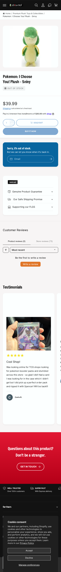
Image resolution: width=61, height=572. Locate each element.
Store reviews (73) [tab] (44, 241)
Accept (29, 550)
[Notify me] (51, 158)
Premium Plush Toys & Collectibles (28, 13)
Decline (29, 557)
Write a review (30, 264)
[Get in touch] (50, 5)
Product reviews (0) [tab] (16, 241)
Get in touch (28, 466)
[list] (30, 359)
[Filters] (6, 250)
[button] (4, 5)
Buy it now (30, 131)
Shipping (7, 108)
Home (8, 13)
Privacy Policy (27, 543)
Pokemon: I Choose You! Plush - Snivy (20, 16)
